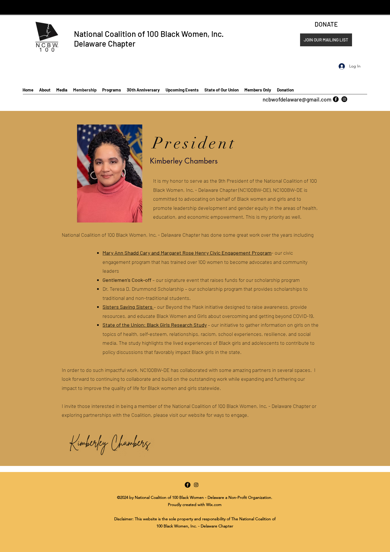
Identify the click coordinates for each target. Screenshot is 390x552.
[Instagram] (344, 99)
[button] (326, 39)
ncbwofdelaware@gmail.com (297, 99)
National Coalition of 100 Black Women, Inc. (149, 34)
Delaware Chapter (104, 43)
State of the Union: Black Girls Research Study (154, 325)
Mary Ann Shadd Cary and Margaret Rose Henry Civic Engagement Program (187, 253)
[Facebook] (336, 99)
